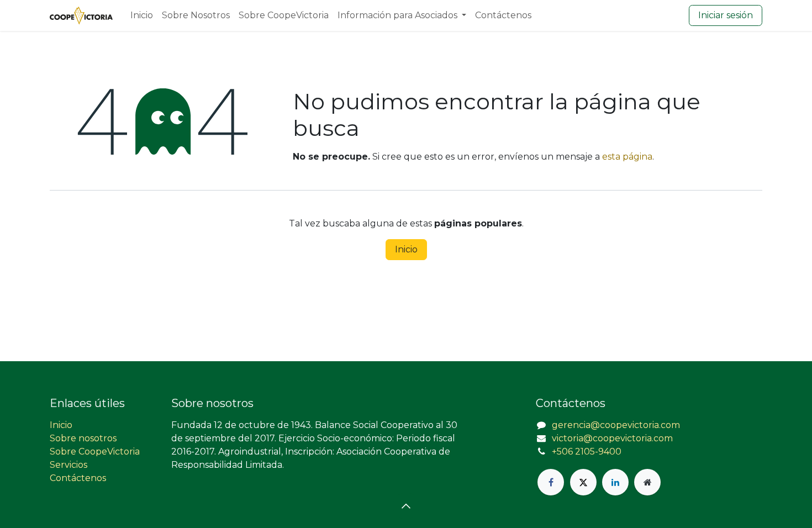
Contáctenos (78, 478)
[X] (583, 482)
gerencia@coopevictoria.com (616, 425)
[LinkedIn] (615, 482)
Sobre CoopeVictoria (95, 451)
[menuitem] (141, 15)
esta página (627, 156)
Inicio (406, 249)
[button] (406, 506)
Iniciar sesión (725, 15)
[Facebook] (550, 482)
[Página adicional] (647, 482)
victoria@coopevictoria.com (612, 438)
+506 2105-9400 (586, 451)
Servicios (68, 465)
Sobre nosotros (83, 438)
